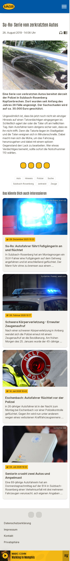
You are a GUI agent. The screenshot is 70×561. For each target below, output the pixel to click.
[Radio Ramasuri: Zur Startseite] (31, 6)
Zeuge (54, 184)
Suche (51, 178)
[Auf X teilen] (31, 165)
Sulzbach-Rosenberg (23, 184)
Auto (18, 178)
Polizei (40, 178)
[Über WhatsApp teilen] (39, 165)
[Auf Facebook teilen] (23, 165)
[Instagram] (39, 514)
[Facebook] (31, 514)
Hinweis (29, 178)
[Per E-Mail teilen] (46, 165)
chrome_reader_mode (65, 33)
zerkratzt (42, 184)
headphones (61, 33)
